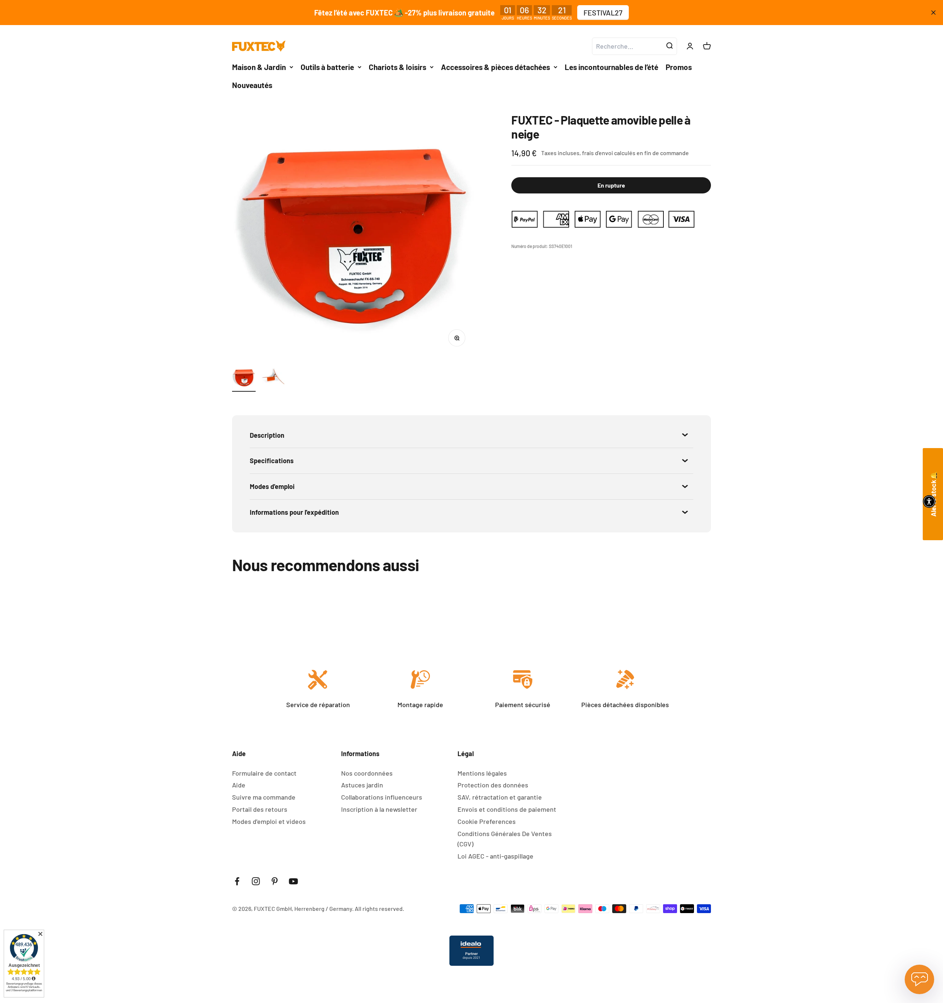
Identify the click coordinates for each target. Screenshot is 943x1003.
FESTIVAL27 (603, 12)
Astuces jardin (362, 785)
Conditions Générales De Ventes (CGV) (505, 838)
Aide (238, 785)
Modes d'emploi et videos (269, 821)
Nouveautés (252, 85)
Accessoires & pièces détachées (495, 66)
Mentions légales (482, 773)
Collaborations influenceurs (381, 797)
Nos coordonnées (367, 773)
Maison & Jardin (259, 66)
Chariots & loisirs (397, 66)
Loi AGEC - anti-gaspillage (495, 856)
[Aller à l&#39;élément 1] (244, 379)
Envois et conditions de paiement (507, 809)
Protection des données (493, 785)
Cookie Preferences (487, 821)
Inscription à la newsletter (379, 809)
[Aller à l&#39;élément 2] (273, 379)
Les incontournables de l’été (611, 66)
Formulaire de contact (264, 773)
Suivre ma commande (263, 797)
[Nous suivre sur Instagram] (256, 881)
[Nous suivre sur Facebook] (237, 881)
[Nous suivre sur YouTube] (293, 881)
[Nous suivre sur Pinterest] (275, 881)
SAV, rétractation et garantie (500, 797)
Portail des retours (259, 809)
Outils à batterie (327, 66)
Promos (679, 66)
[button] (929, 501)
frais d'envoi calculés (609, 153)
